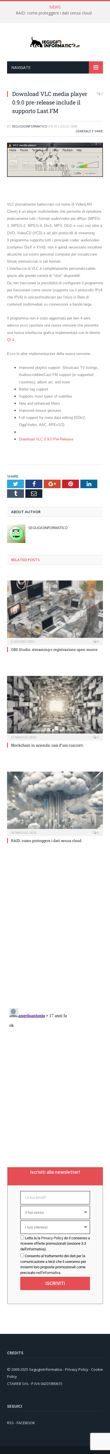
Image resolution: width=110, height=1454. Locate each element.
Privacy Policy (52, 1238)
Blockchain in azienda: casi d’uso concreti (47, 745)
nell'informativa (48, 1273)
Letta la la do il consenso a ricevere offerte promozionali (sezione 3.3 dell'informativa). (55, 1243)
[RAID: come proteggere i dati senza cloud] (55, 803)
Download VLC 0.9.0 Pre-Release (46, 439)
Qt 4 (10, 340)
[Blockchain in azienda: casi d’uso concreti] (55, 707)
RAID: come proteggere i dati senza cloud (54, 13)
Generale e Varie (89, 131)
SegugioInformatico (29, 126)
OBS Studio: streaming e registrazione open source (54, 649)
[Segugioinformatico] (55, 42)
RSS (10, 1422)
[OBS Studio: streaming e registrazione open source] (55, 612)
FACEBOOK (26, 1422)
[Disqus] (55, 930)
